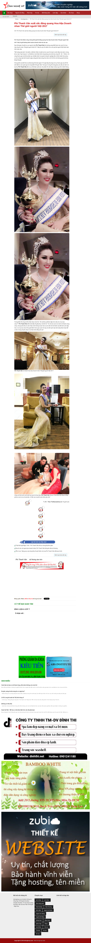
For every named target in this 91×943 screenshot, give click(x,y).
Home (17, 19)
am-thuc (46, 900)
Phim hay (29, 13)
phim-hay (38, 923)
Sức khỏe (63, 13)
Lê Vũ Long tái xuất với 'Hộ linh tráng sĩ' (12, 697)
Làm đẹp (55, 13)
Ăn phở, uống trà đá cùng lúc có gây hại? (13, 691)
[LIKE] (28, 502)
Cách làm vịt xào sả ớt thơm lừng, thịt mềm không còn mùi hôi (19, 685)
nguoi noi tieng (48, 910)
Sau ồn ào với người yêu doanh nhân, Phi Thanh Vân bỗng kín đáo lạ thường (37, 548)
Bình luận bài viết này (60, 34)
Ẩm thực (71, 13)
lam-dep (38, 910)
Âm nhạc (10, 13)
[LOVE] (41, 509)
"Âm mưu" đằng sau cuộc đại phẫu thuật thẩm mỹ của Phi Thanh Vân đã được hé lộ (39, 551)
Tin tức (37, 13)
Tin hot (38, 930)
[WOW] (41, 522)
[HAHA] (41, 515)
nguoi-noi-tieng (40, 913)
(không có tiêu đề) (6, 703)
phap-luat (39, 920)
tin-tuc (38, 933)
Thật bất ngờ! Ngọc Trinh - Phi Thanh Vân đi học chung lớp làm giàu (34, 545)
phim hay (47, 920)
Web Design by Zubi (39, 940)
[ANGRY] (41, 535)
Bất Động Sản (46, 13)
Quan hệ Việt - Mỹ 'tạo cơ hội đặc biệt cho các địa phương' (18, 710)
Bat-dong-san (40, 903)
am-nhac (38, 900)
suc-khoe (38, 927)
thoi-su (46, 927)
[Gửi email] (68, 34)
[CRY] (41, 528)
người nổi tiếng (40, 917)
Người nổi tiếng (19, 13)
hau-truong (48, 907)
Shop (78, 13)
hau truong (39, 907)
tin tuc (45, 930)
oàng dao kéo (37, 559)
